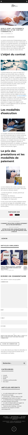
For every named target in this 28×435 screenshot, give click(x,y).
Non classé (3, 36)
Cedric (2, 270)
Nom (2, 309)
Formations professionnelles (10, 380)
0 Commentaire (10, 36)
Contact (15, 419)
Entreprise (5, 377)
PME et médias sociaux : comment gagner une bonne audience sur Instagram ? (11, 268)
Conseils (5, 375)
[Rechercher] (26, 1)
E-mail (3, 318)
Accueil (5, 416)
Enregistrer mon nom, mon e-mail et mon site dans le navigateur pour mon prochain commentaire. (14, 337)
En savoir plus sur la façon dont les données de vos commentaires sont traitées (14, 351)
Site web (3, 326)
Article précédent (14, 221)
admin (2, 33)
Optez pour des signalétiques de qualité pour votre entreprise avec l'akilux (14, 230)
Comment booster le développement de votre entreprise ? (14, 224)
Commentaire (4, 281)
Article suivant (14, 227)
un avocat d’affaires (21, 95)
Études (4, 378)
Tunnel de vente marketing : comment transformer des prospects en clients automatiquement (11, 407)
